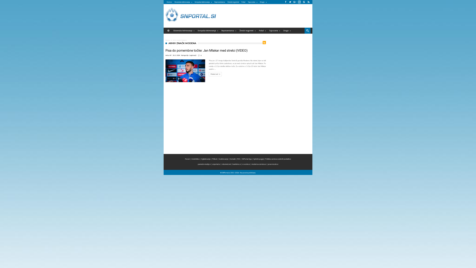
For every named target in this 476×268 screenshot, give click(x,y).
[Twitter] (290, 2)
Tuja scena (251, 2)
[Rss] (309, 2)
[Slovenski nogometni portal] (191, 8)
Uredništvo (195, 159)
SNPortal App (247, 159)
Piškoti (214, 159)
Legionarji (192, 55)
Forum (187, 159)
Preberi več (214, 74)
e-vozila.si (246, 164)
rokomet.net (226, 164)
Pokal (243, 2)
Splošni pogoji (258, 159)
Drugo (262, 2)
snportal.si (216, 164)
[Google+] (295, 2)
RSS (238, 159)
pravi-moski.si (273, 164)
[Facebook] (286, 2)
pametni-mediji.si (204, 164)
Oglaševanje (206, 159)
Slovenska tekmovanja (182, 2)
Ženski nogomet (233, 2)
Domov (169, 2)
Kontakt (233, 159)
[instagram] (299, 2)
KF (171, 55)
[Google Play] (304, 2)
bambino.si (237, 164)
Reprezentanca (219, 2)
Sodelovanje (223, 159)
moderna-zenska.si (259, 164)
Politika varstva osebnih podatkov (278, 159)
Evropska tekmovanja (202, 2)
